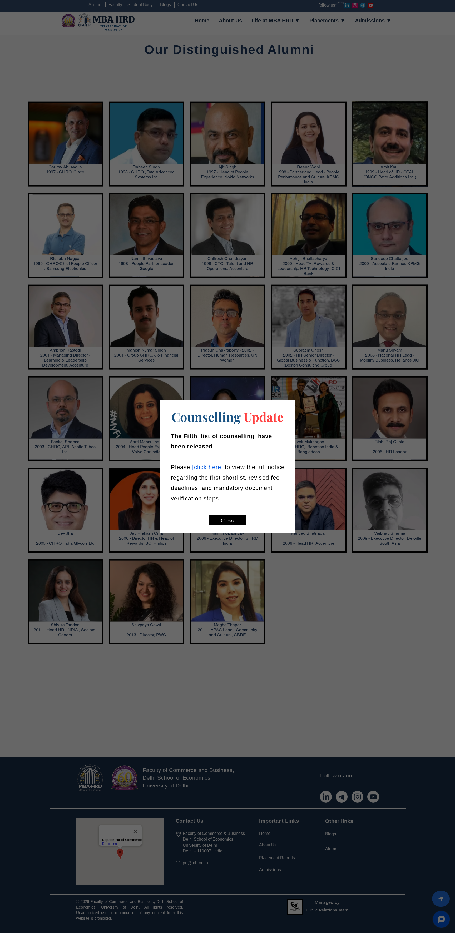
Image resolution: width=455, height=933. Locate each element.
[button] (227, 520)
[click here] (207, 467)
